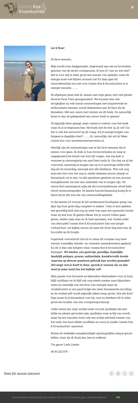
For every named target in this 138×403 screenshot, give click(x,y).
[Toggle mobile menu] (132, 7)
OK (118, 397)
